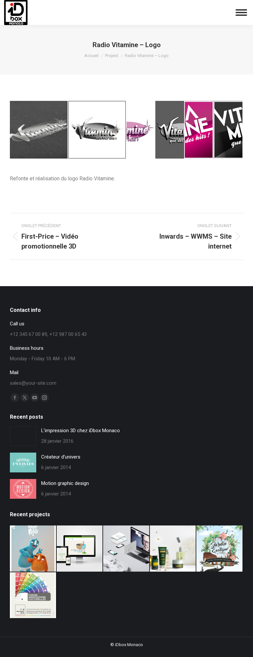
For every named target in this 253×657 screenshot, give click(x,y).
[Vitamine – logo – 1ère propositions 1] (155, 130)
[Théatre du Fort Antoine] (80, 548)
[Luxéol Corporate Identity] (173, 548)
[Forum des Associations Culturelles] (33, 595)
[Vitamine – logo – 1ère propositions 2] (214, 130)
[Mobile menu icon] (241, 12)
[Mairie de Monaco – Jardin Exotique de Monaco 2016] (219, 548)
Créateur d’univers (60, 457)
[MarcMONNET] (126, 548)
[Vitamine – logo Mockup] (39, 130)
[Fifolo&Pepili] (33, 548)
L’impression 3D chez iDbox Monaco (80, 430)
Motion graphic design (65, 483)
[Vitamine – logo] (97, 130)
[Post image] (23, 436)
